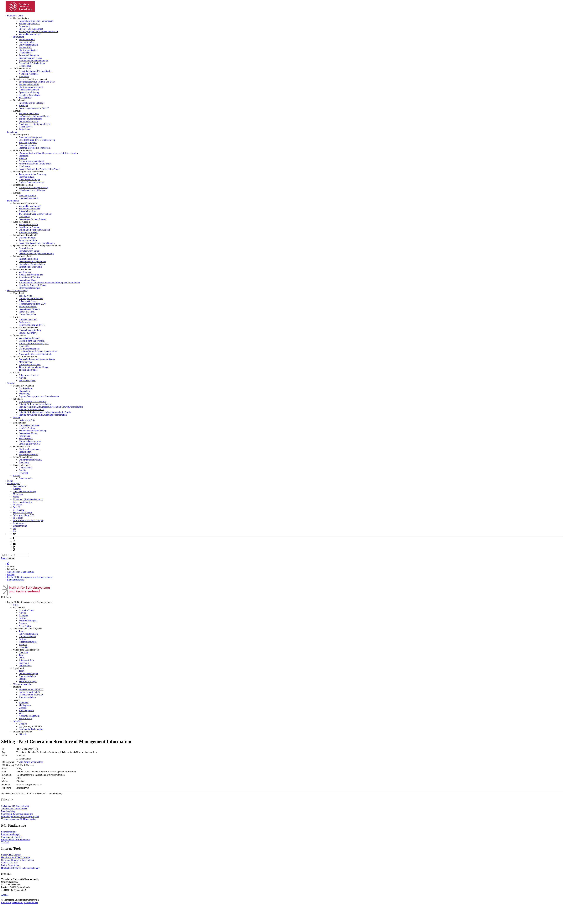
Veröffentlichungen (28, 620)
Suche (10, 481)
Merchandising (8, 811)
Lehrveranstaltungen (28, 44)
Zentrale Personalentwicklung (32, 430)
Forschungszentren (27, 145)
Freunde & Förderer (28, 333)
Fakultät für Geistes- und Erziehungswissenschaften (43, 415)
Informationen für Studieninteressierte (36, 21)
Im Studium (18, 37)
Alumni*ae (24, 76)
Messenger (18, 494)
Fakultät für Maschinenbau (31, 409)
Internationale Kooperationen (32, 261)
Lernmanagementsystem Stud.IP (34, 108)
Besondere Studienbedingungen (33, 60)
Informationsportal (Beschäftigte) (28, 520)
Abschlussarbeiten (27, 636)
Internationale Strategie (29, 309)
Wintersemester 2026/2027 (31, 689)
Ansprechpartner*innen (30, 364)
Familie (22, 470)
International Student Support (32, 219)
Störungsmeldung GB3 (23, 515)
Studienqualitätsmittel (29, 84)
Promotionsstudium (28, 240)
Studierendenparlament (29, 449)
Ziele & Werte (25, 296)
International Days (27, 280)
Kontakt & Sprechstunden (31, 274)
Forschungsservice (27, 195)
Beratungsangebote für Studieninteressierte (38, 31)
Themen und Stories (28, 370)
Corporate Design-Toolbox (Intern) (17, 860)
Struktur (11, 383)
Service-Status (25, 718)
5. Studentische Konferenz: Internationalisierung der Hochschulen (49, 282)
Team (21, 631)
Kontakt (16, 475)
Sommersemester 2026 (29, 692)
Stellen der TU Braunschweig (15, 806)
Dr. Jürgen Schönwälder (31, 762)
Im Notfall (17, 504)
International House (28, 433)
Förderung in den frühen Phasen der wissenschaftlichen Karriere (48, 153)
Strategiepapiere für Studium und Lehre (37, 81)
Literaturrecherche (15, 579)
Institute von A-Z (27, 420)
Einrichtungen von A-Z (29, 444)
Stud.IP (16, 507)
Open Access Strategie (29, 179)
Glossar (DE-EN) (9, 862)
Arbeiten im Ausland (28, 232)
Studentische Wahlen (28, 454)
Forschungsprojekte (28, 142)
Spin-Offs (17, 721)
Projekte (22, 618)
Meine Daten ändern (10, 865)
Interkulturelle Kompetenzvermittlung (36, 253)
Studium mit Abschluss (29, 208)
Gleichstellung (25, 467)
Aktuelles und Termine (29, 277)
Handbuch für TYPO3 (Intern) (15, 857)
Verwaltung (24, 393)
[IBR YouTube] (14, 533)
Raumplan (23, 615)
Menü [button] (4, 558)
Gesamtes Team (26, 610)
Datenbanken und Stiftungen (32, 190)
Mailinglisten (25, 705)
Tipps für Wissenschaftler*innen (33, 367)
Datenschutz (17, 902)
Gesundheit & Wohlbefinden (32, 63)
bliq (20, 726)
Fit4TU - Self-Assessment (31, 29)
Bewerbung (24, 26)
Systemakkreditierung (29, 92)
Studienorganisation (28, 50)
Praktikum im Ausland (29, 227)
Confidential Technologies (31, 729)
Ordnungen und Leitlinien (31, 298)
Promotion (23, 155)
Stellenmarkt (24, 322)
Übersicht (23, 652)
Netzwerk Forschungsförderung (33, 187)
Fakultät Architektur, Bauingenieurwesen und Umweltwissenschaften (51, 407)
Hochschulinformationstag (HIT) (34, 343)
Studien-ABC (25, 47)
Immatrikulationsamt (28, 121)
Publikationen (25, 665)
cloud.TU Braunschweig (24, 491)
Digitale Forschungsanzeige (32, 182)
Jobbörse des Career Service (14, 808)
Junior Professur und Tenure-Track (35, 163)
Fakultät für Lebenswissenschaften (35, 404)
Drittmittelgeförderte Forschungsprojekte (20, 816)
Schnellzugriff (13, 483)
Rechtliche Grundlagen (29, 95)
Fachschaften (25, 452)
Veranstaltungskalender (29, 338)
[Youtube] (14, 544)
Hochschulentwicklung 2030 (32, 303)
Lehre (21, 657)
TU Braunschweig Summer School (35, 214)
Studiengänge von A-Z (29, 23)
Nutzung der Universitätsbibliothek (35, 354)
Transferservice (26, 438)
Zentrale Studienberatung (30, 118)
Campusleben (25, 66)
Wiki (21, 713)
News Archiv (25, 626)
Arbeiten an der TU (28, 319)
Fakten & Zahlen (27, 311)
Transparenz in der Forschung (32, 174)
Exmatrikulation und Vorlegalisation (35, 71)
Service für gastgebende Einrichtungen (37, 243)
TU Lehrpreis (25, 97)
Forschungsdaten (27, 177)
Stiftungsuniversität (28, 306)
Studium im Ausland (28, 224)
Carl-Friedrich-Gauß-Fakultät (32, 401)
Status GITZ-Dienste (22, 512)
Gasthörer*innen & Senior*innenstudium (38, 351)
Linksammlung (20, 526)
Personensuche (26, 478)
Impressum (6, 902)
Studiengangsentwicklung (31, 87)
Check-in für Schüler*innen (32, 341)
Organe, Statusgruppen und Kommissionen (39, 396)
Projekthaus (24, 129)
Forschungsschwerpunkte (30, 137)
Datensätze (24, 647)
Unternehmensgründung (30, 330)
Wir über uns (25, 272)
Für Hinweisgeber (27, 380)
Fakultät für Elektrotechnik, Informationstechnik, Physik (45, 412)
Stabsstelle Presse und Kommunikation (37, 359)
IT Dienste (18, 518)
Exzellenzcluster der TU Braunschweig (37, 140)
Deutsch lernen (26, 248)
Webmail (17, 489)
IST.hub (22, 734)
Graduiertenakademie (29, 198)
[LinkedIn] (14, 547)
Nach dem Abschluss (28, 74)
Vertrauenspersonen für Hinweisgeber (18, 819)
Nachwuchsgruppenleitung (31, 161)
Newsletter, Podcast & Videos (32, 285)
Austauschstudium (27, 211)
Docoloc (23, 723)
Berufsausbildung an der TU (32, 325)
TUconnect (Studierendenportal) (28, 499)
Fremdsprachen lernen (29, 251)
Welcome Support (27, 237)
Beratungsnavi (25, 52)
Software (23, 623)
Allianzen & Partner (28, 301)
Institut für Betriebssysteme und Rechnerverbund (29, 577)
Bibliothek (23, 702)
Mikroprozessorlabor (22, 684)
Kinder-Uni (24, 346)
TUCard (5, 842)
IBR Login (6, 597)
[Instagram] (14, 541)
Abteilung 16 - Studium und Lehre (35, 124)
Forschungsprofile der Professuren (35, 148)
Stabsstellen (24, 391)
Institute (16, 417)
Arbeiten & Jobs (26, 660)
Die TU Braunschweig (17, 290)
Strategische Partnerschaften (32, 264)
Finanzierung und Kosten (30, 58)
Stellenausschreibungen (30, 288)
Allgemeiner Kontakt (28, 375)
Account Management (29, 716)
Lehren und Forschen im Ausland (34, 229)
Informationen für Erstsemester (15, 839)
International (13, 200)
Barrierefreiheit (31, 902)
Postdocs (23, 158)
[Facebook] (13, 538)
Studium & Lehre (15, 15)
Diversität (23, 473)
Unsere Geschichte (27, 314)
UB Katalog (18, 510)
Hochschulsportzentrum (30, 441)
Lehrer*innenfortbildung (30, 459)
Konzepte (23, 105)
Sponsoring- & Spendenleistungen (17, 814)
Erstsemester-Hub (27, 39)
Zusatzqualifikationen (29, 55)
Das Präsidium (25, 388)
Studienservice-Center (29, 113)
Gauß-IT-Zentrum (27, 428)
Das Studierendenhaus (29, 348)
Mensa (16, 496)
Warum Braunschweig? (30, 34)
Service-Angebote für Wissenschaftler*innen (39, 169)
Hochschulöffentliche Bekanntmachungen (20, 868)
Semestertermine (26, 42)
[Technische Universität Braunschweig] (20, 11)
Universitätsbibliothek (29, 425)
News (15, 605)
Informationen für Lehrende (32, 103)
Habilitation (24, 166)
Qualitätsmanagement (29, 89)
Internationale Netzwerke (30, 266)
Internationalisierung (28, 259)
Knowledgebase (26, 710)
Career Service (25, 126)
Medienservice (25, 362)
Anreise (22, 378)
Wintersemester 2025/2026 (31, 694)
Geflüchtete (24, 216)
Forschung (12, 132)
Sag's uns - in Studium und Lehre (34, 116)
